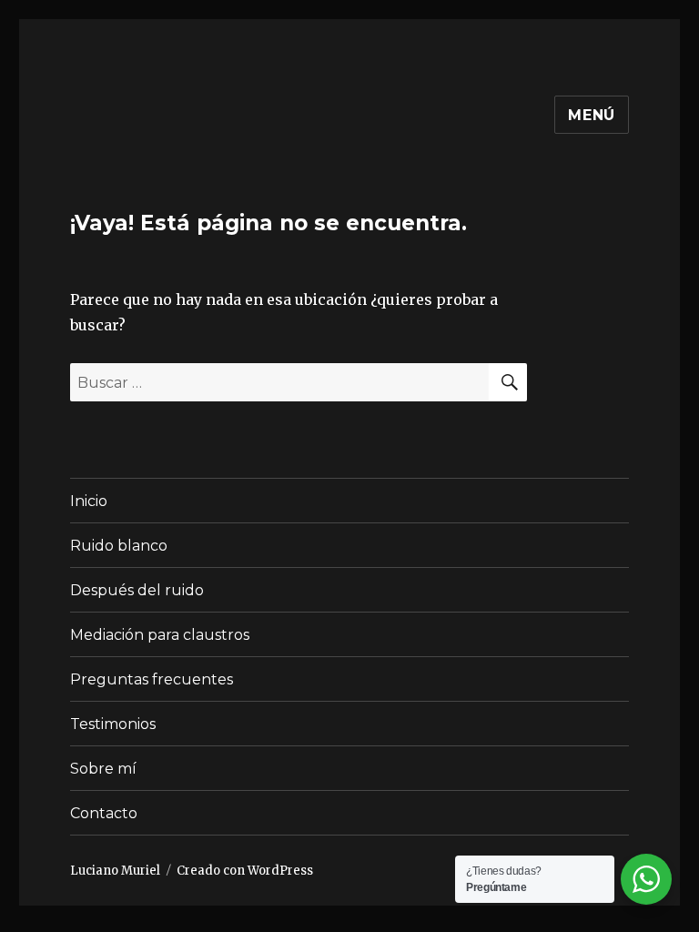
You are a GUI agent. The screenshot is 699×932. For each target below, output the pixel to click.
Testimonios (113, 724)
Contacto (103, 813)
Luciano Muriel (115, 870)
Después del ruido (137, 590)
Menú (591, 115)
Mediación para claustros (159, 634)
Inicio (88, 501)
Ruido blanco (118, 545)
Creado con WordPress (245, 870)
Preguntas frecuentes (151, 679)
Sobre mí (103, 768)
